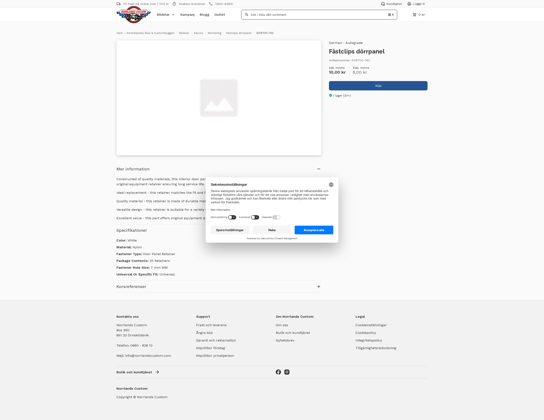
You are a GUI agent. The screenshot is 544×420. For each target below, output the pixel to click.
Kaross (198, 33)
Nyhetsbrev (285, 340)
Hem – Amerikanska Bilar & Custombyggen (145, 33)
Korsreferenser (131, 286)
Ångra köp (204, 333)
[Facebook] (278, 372)
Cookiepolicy (366, 333)
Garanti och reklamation (216, 340)
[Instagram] (286, 372)
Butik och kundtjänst (293, 333)
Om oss (282, 325)
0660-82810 (224, 4)
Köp (378, 85)
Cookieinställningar (371, 325)
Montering (214, 33)
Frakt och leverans (211, 325)
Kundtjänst (394, 4)
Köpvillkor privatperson (215, 356)
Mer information (133, 168)
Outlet (219, 15)
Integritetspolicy (369, 340)
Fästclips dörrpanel (239, 33)
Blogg (204, 15)
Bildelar (163, 15)
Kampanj (187, 15)
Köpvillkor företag (210, 348)
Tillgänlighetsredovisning (376, 348)
